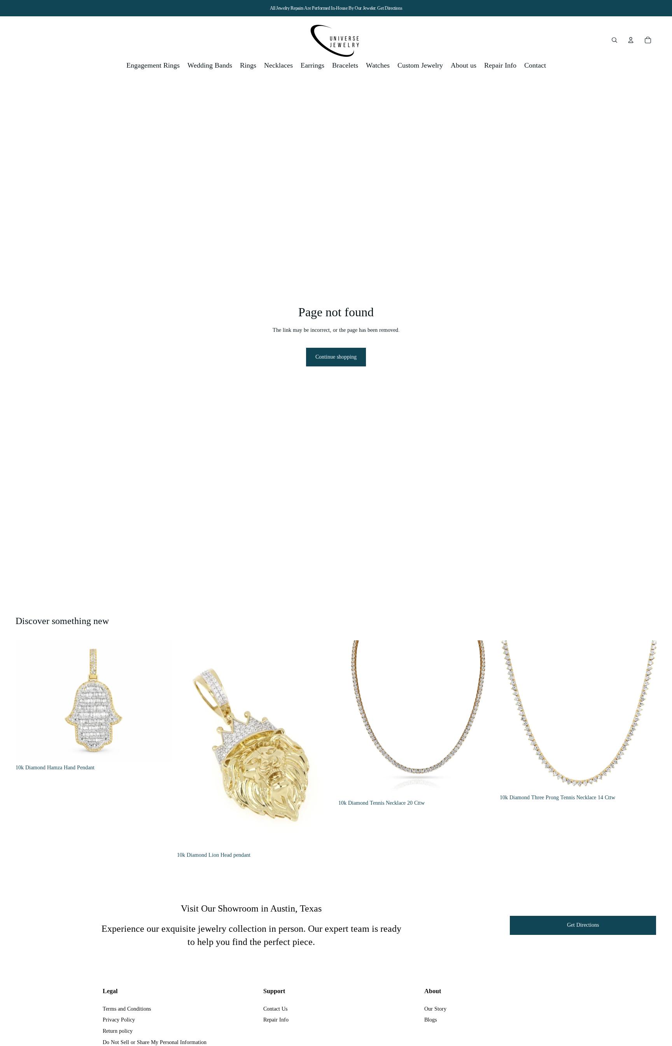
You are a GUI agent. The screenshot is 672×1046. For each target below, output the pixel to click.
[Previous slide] (27, 701)
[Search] (614, 40)
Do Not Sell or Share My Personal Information (154, 1042)
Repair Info (276, 1020)
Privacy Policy (119, 1020)
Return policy (118, 1031)
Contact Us (275, 1009)
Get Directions (389, 8)
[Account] (630, 40)
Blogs (430, 1020)
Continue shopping (336, 357)
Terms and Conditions (127, 1009)
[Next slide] (160, 701)
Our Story (435, 1009)
